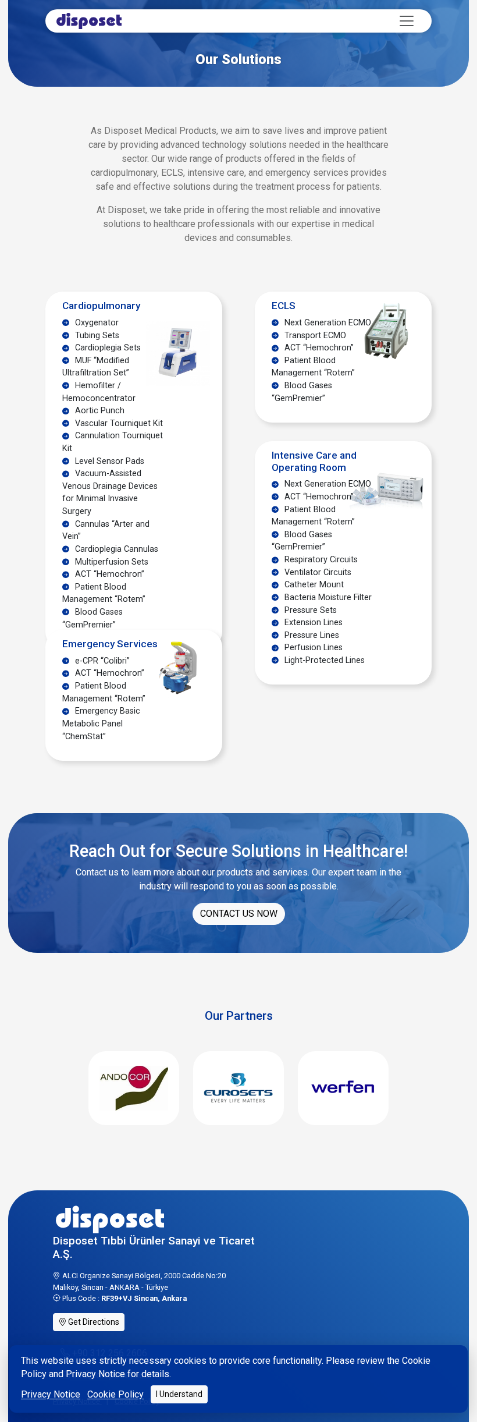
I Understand (179, 1394)
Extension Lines (312, 622)
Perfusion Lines (312, 648)
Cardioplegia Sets (107, 348)
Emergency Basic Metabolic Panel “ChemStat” (101, 723)
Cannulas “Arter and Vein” (105, 530)
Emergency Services (110, 644)
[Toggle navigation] (406, 21)
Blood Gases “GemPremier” (92, 618)
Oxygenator (96, 323)
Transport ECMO (314, 336)
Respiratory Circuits (320, 560)
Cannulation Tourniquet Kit (112, 442)
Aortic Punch (98, 411)
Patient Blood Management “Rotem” (103, 593)
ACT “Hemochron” (108, 574)
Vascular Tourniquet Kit (118, 423)
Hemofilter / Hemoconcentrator (99, 392)
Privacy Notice (50, 1394)
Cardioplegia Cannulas (115, 549)
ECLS (284, 305)
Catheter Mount (313, 585)
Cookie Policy (115, 1394)
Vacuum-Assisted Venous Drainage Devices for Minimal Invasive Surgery (110, 492)
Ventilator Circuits (316, 572)
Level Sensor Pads (108, 461)
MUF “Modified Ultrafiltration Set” (95, 367)
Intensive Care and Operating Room (314, 461)
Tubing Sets (96, 336)
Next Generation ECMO (326, 323)
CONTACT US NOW (238, 913)
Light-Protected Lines (323, 660)
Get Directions (92, 1322)
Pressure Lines (310, 635)
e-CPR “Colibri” (101, 661)
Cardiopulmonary (101, 305)
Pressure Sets (309, 610)
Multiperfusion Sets (110, 562)
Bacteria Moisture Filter (327, 597)
